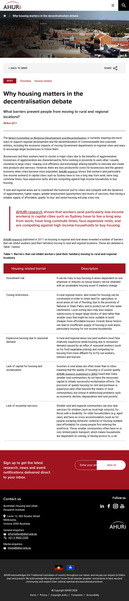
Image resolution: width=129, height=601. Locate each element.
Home (33, 595)
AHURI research (68, 171)
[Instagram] (115, 505)
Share (108, 68)
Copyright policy (59, 595)
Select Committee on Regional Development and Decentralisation (47, 138)
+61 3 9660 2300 (18, 537)
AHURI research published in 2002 (77, 374)
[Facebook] (108, 505)
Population (25, 80)
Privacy (43, 595)
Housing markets (43, 80)
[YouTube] (122, 505)
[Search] (123, 5)
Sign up (111, 465)
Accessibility (92, 595)
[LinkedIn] (102, 505)
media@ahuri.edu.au (19, 548)
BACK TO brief (19, 68)
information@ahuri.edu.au (22, 534)
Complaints (77, 595)
